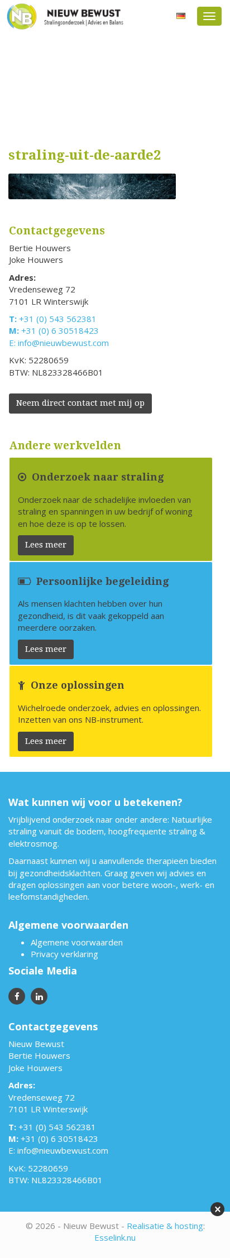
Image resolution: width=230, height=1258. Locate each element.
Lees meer (45, 545)
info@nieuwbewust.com (63, 342)
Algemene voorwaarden (77, 942)
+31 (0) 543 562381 (58, 318)
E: (13, 342)
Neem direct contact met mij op (80, 403)
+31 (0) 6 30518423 (60, 330)
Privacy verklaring (64, 953)
